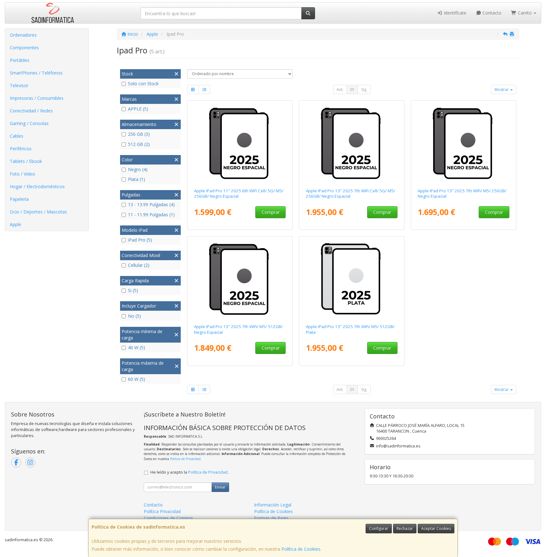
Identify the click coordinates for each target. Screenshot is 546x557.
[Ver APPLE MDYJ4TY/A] (463, 143)
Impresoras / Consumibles (37, 98)
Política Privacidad (162, 511)
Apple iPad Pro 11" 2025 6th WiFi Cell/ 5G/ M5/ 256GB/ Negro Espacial (238, 193)
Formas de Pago (271, 518)
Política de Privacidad (185, 459)
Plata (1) (136, 179)
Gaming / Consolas (29, 123)
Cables (16, 136)
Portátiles (19, 60)
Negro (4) (138, 169)
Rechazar (405, 528)
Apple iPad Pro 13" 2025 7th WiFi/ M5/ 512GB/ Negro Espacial (238, 329)
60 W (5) (136, 379)
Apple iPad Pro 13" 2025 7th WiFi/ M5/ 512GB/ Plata (350, 329)
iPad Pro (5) (140, 240)
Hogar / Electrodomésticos (37, 186)
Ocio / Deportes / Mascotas (38, 212)
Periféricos (21, 149)
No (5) (134, 316)
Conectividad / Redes (31, 111)
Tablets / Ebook (26, 161)
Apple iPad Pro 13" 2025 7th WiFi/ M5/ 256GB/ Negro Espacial (462, 193)
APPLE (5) (138, 109)
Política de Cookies (301, 549)
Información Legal (272, 505)
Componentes (24, 48)
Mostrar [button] (502, 89)
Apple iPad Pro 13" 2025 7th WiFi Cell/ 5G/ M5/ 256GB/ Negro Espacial (350, 193)
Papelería (19, 199)
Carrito (525, 13)
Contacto (491, 13)
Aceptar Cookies (436, 528)
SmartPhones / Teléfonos (36, 73)
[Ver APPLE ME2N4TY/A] (240, 143)
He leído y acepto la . (189, 472)
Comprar (271, 212)
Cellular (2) (138, 265)
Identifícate (454, 13)
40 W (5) (136, 347)
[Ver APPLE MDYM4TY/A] (352, 278)
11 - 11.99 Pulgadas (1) (151, 215)
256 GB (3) (139, 134)
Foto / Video (22, 174)
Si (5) (133, 290)
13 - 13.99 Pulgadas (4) (151, 204)
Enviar (220, 487)
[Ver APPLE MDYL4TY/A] (240, 278)
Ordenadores (23, 35)
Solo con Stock (143, 84)
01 (352, 89)
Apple (15, 224)
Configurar (378, 528)
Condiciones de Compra (168, 518)
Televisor (19, 85)
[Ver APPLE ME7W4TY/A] (352, 143)
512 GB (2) (139, 144)
